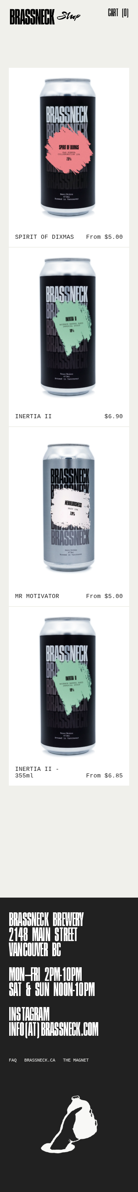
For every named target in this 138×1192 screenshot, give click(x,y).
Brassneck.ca (39, 1060)
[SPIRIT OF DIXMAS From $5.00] (69, 147)
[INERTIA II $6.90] (69, 327)
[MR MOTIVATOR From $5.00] (69, 506)
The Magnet (76, 1060)
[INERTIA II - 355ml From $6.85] (69, 686)
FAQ (13, 1060)
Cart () (118, 13)
